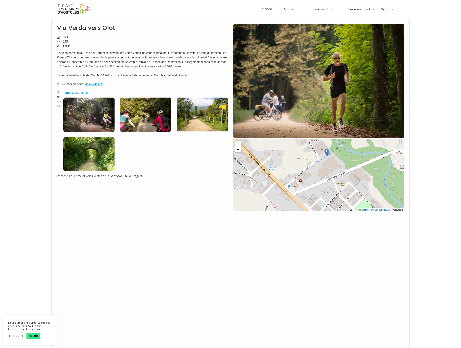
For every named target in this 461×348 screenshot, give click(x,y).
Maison (267, 9)
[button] (327, 152)
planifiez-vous (322, 9)
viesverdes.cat (94, 84)
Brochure (366, 209)
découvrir (290, 9)
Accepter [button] (33, 335)
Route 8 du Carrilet (76, 93)
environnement (359, 9)
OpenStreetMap (382, 209)
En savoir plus (17, 336)
